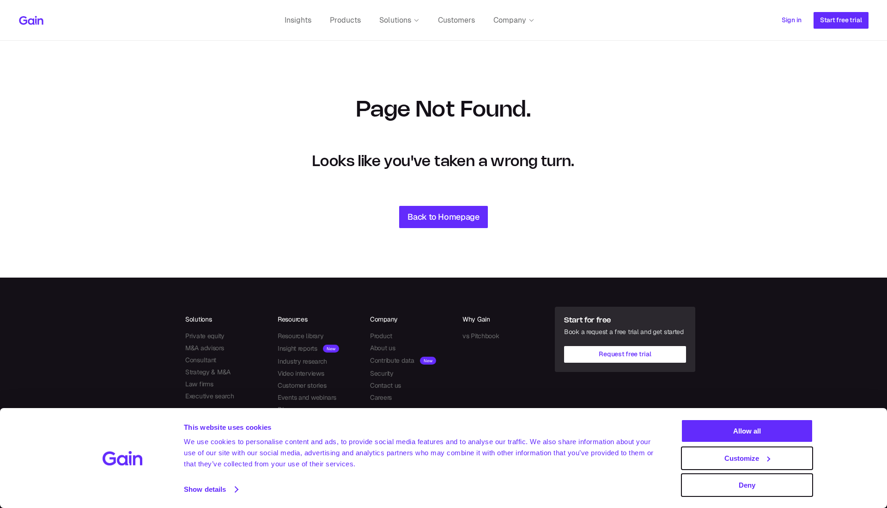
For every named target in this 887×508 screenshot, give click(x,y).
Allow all (747, 431)
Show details (205, 489)
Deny (747, 485)
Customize (741, 458)
